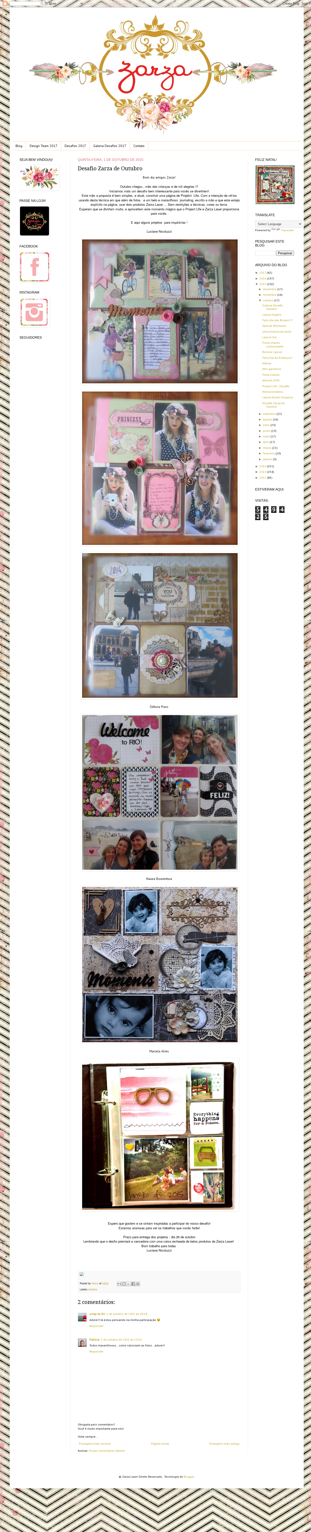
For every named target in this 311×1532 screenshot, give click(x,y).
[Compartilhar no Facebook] (133, 1283)
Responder (96, 1326)
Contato (139, 146)
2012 (263, 477)
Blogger (189, 1476)
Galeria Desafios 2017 (109, 146)
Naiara (95, 1283)
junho (267, 431)
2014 (263, 466)
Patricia (94, 1339)
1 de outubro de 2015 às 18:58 (126, 1314)
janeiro (268, 459)
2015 (263, 284)
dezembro (270, 289)
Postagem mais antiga (224, 1443)
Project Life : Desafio (275, 386)
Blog (19, 146)
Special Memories (274, 326)
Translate (287, 230)
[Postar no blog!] (123, 1283)
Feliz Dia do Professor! (277, 358)
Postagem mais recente (95, 1443)
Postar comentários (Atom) (107, 1450)
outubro (268, 300)
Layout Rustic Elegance (277, 397)
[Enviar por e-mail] (119, 1283)
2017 (263, 272)
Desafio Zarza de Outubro (273, 404)
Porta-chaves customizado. (273, 344)
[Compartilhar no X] (128, 1283)
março (267, 448)
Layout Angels (271, 314)
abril (266, 442)
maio (266, 436)
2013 (263, 472)
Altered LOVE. (271, 380)
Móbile (266, 363)
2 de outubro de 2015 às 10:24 (121, 1339)
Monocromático (272, 391)
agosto (268, 419)
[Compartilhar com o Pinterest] (137, 1283)
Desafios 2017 (75, 146)
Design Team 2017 (43, 146)
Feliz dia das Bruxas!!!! (277, 320)
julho (266, 425)
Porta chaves (271, 375)
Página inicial (160, 1443)
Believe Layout (272, 352)
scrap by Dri (97, 1314)
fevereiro (269, 453)
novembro (270, 294)
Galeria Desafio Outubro (272, 307)
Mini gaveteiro (271, 369)
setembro (269, 414)
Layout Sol (269, 337)
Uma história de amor (276, 331)
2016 (263, 278)
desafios (92, 1289)
